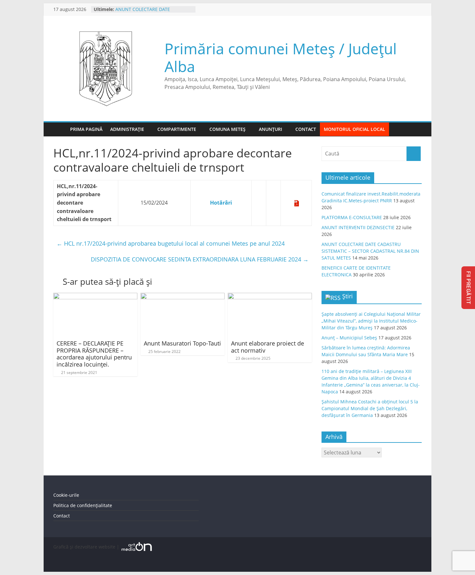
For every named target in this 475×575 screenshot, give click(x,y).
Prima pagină (86, 129)
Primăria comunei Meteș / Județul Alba (280, 57)
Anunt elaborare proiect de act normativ (267, 346)
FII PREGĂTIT (468, 287)
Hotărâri (221, 202)
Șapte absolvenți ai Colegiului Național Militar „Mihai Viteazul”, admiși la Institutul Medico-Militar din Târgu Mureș (371, 321)
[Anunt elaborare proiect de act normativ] (270, 296)
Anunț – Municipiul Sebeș (349, 338)
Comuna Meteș (227, 129)
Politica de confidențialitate (82, 505)
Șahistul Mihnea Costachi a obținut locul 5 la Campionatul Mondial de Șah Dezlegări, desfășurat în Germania (370, 408)
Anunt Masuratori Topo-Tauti (182, 343)
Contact (305, 129)
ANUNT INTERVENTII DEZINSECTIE (358, 227)
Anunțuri (270, 129)
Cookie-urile (66, 495)
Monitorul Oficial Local (354, 129)
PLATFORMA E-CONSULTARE (352, 217)
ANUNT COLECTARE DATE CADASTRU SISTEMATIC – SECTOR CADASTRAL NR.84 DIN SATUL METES (370, 251)
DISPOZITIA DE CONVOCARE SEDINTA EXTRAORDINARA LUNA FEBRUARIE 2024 (200, 259)
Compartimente (176, 129)
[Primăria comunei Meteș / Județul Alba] (59, 129)
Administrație (127, 129)
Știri (347, 296)
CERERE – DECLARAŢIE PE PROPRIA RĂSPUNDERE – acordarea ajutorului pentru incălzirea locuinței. (94, 353)
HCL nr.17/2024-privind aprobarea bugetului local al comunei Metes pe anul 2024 (171, 243)
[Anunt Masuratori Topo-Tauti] (183, 296)
